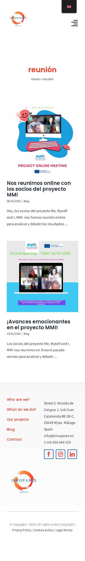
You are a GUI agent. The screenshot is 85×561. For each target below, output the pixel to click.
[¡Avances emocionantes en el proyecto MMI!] (42, 276)
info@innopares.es (59, 435)
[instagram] (60, 454)
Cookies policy (43, 530)
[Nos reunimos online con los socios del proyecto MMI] (42, 138)
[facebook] (48, 454)
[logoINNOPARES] (18, 8)
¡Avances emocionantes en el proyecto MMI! (38, 324)
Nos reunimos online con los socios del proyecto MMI (39, 189)
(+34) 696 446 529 (57, 442)
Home (35, 79)
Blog (26, 201)
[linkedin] (72, 454)
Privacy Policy (21, 530)
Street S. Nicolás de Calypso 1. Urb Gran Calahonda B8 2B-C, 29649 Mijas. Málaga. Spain (60, 416)
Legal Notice (64, 530)
